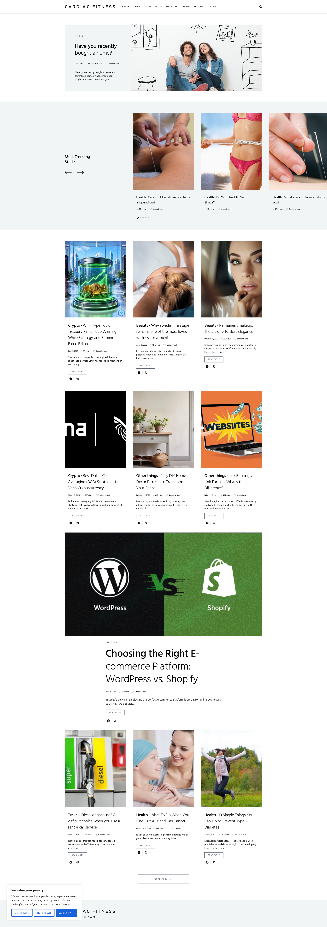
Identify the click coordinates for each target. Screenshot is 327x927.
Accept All (66, 912)
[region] (44, 902)
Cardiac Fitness (90, 7)
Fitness (79, 36)
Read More (78, 371)
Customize (22, 912)
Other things (113, 642)
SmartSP (91, 917)
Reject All (44, 912)
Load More (161, 879)
